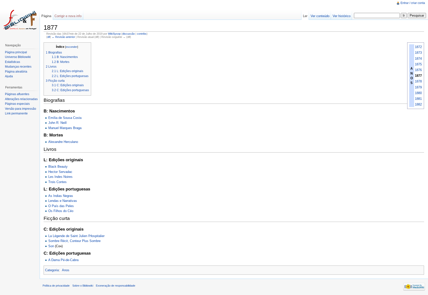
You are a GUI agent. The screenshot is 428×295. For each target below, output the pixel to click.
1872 (418, 47)
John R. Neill (57, 123)
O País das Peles (61, 206)
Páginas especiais (17, 104)
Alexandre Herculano (63, 142)
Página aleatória (16, 71)
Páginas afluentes (17, 94)
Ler (305, 16)
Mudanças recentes (18, 66)
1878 (418, 81)
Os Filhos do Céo (60, 211)
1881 (418, 99)
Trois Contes (57, 182)
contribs (142, 33)
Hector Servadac (60, 172)
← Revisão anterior (63, 36)
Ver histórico (341, 16)
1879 (418, 87)
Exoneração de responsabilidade (115, 285)
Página (46, 16)
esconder (71, 46)
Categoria (52, 270)
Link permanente (16, 113)
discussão (128, 33)
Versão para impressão (20, 108)
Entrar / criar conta (413, 3)
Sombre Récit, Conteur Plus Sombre (74, 241)
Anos (65, 270)
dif (48, 36)
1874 (418, 58)
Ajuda (9, 76)
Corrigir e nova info (67, 16)
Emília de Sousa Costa (64, 118)
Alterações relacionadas (21, 99)
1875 (418, 64)
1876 (418, 70)
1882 (418, 104)
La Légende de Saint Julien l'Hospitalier (76, 236)
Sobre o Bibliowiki (82, 285)
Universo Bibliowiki (18, 57)
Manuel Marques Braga (64, 128)
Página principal (16, 52)
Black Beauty (58, 166)
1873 (418, 52)
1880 (418, 93)
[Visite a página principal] (20, 20)
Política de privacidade (56, 285)
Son (51, 246)
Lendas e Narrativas (62, 201)
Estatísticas (12, 62)
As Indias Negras (60, 196)
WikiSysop (114, 33)
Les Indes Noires (60, 177)
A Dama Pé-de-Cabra (63, 260)
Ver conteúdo (320, 16)
